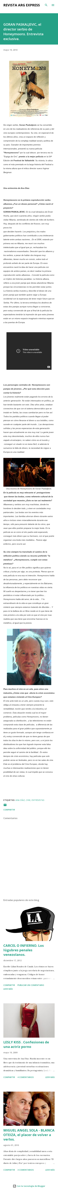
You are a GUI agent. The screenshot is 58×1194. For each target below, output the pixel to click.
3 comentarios (25, 1169)
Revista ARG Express (21, 5)
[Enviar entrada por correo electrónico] (5, 806)
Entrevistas (38, 800)
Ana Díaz (20, 800)
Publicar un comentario (30, 985)
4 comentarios (25, 1077)
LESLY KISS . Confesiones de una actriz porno (26, 1044)
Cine (28, 800)
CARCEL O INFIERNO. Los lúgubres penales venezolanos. (23, 950)
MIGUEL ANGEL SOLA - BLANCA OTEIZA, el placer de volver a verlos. (28, 1135)
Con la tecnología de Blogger (30, 1186)
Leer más (8, 989)
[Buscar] (46, 5)
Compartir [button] (9, 809)
